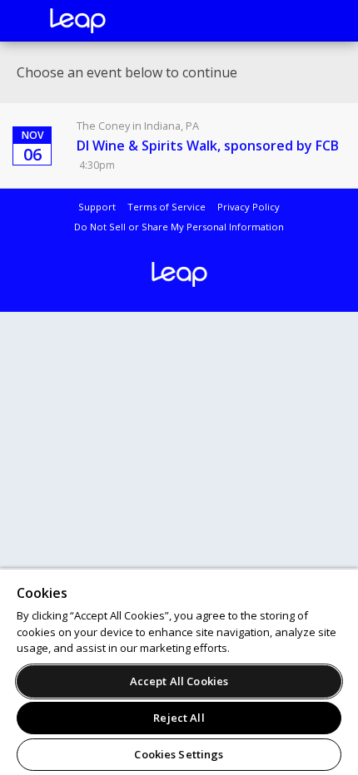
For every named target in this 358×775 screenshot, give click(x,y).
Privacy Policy (248, 206)
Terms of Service (166, 206)
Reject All (178, 717)
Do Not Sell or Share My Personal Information (179, 226)
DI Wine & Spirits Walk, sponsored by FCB (208, 145)
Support (97, 206)
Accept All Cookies (179, 681)
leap (133, 20)
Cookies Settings (178, 754)
